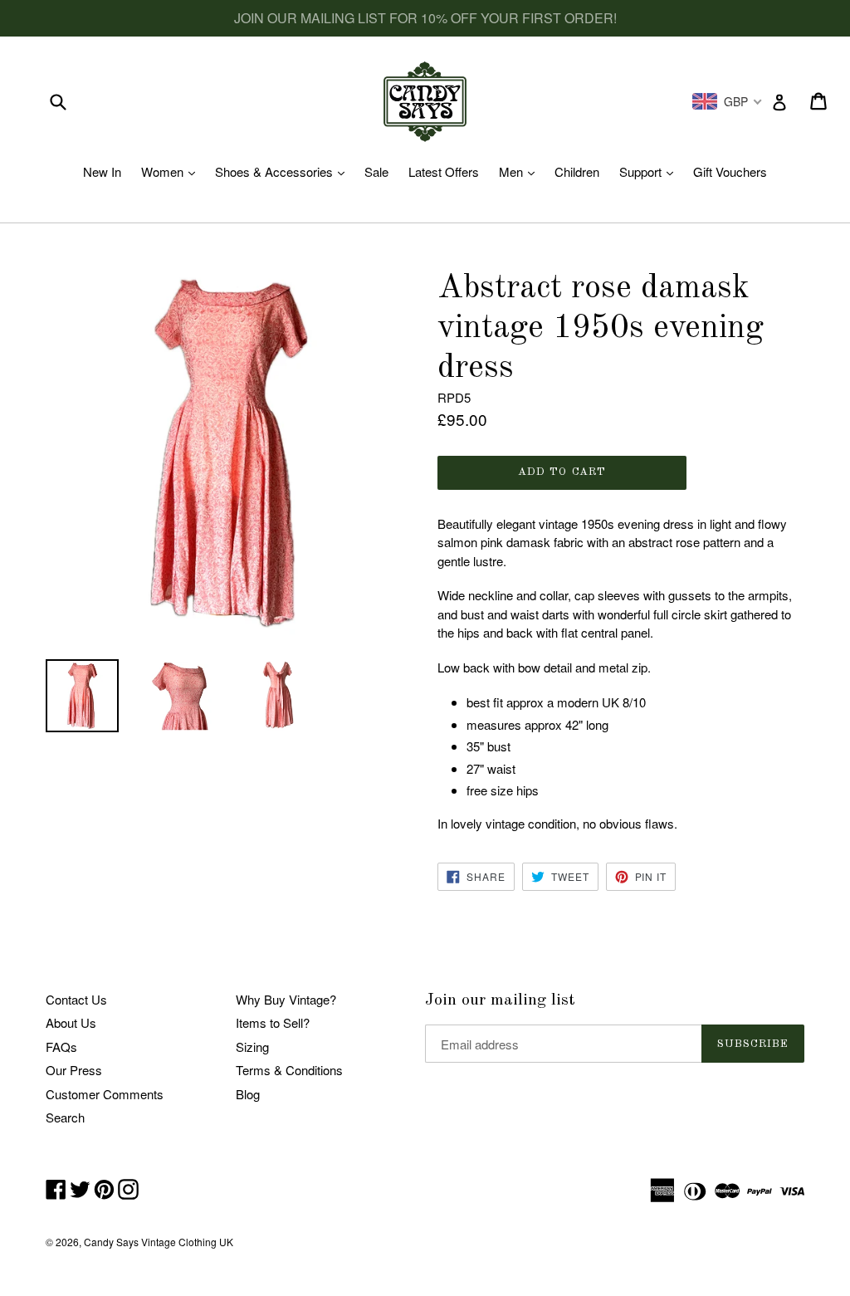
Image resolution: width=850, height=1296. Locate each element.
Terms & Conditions (289, 1069)
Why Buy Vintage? (286, 999)
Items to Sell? (273, 1022)
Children (576, 171)
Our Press (74, 1069)
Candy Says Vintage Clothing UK (158, 1242)
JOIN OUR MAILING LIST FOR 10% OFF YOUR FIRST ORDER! (425, 17)
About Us (71, 1022)
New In (102, 171)
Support (650, 171)
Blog (248, 1094)
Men (521, 171)
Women (172, 171)
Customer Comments (105, 1094)
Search (65, 1117)
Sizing (252, 1046)
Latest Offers (443, 171)
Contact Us (76, 999)
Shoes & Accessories (284, 171)
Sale (376, 171)
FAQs (61, 1046)
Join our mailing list (500, 1000)
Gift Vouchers (730, 171)
